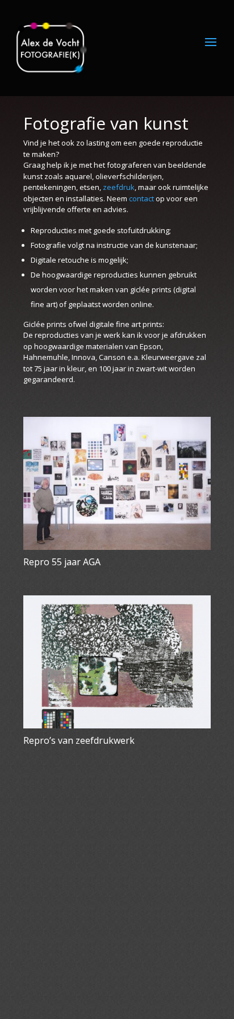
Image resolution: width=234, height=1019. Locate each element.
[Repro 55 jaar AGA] (117, 483)
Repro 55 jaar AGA (62, 562)
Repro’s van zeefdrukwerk (79, 740)
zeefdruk (119, 187)
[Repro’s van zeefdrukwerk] (117, 661)
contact (141, 198)
